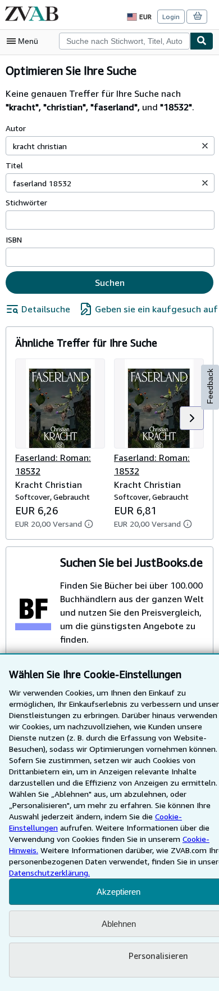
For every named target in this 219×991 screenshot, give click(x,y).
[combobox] (124, 41)
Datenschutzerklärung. (49, 872)
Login (171, 16)
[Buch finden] (201, 41)
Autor (16, 128)
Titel (14, 165)
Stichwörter (26, 202)
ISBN (14, 239)
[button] (205, 146)
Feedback (210, 386)
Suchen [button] (110, 282)
